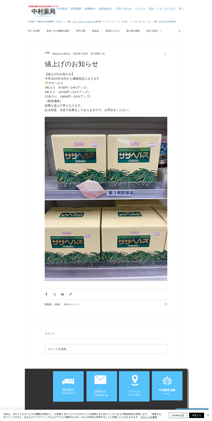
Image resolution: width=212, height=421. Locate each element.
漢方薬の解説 (133, 30)
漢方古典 (80, 30)
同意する (196, 415)
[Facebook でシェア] (46, 294)
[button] (179, 31)
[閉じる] (208, 415)
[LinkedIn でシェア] (62, 294)
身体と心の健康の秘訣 (58, 30)
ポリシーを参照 (149, 417)
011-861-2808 (43, 14)
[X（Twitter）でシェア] (54, 294)
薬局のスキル (113, 30)
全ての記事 (34, 30)
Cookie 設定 (178, 415)
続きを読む (152, 30)
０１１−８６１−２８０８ (83, 22)
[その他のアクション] (165, 54)
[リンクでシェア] (70, 294)
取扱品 (95, 30)
